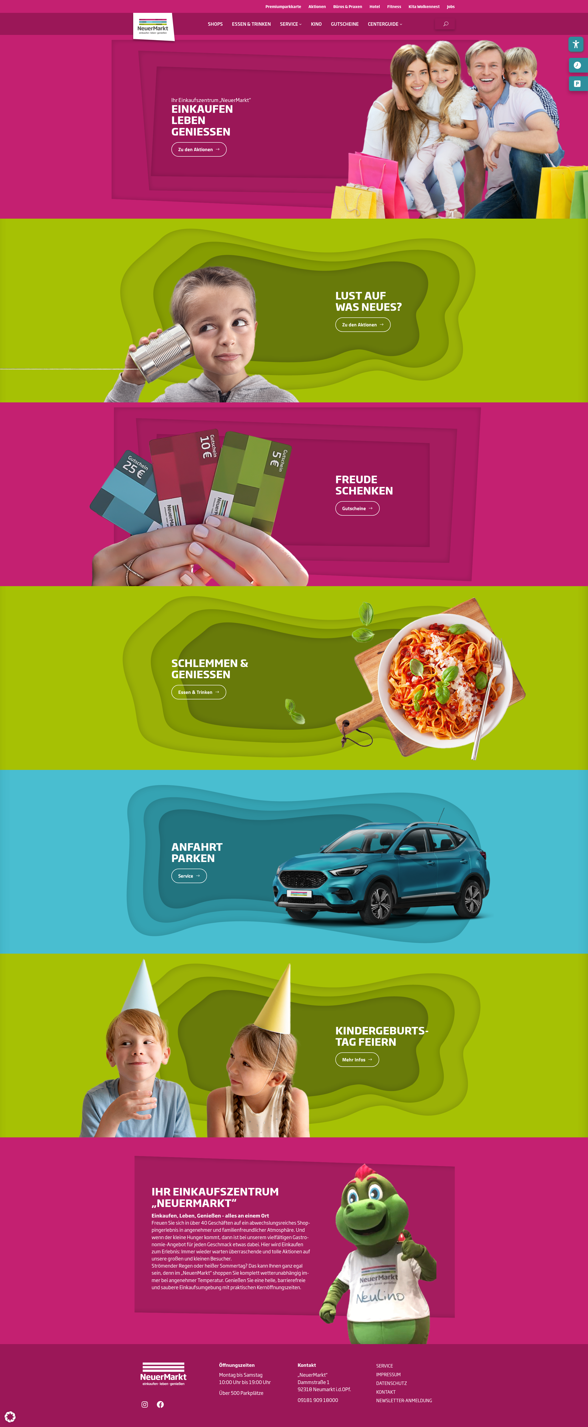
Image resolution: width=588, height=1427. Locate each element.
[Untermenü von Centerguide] (401, 24)
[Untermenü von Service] (300, 24)
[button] (445, 23)
